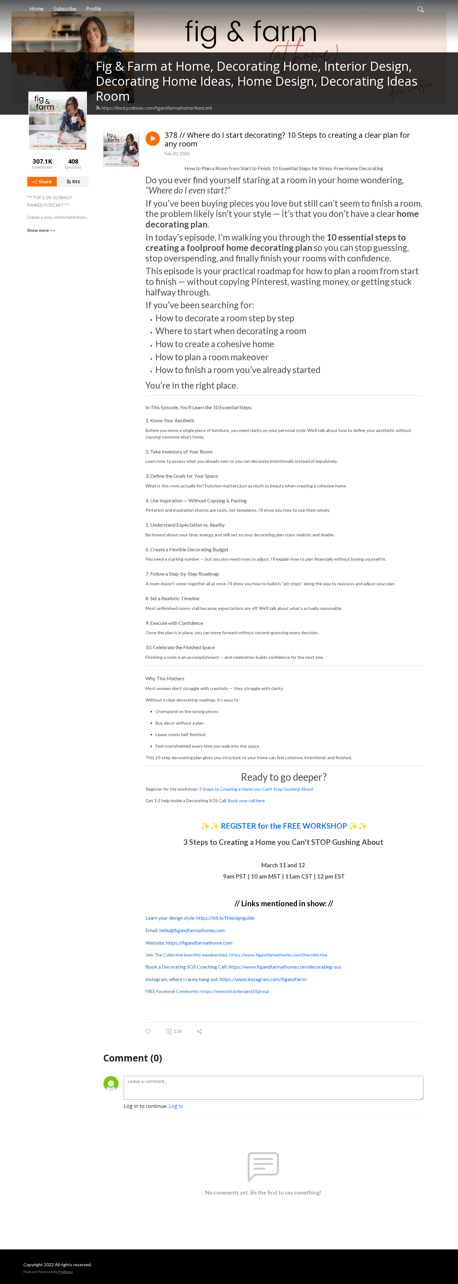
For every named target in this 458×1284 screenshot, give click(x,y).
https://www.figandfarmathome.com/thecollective (278, 954)
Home (37, 8)
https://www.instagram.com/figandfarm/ (263, 979)
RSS (76, 181)
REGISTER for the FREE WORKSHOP (284, 825)
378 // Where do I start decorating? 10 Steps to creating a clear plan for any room (287, 140)
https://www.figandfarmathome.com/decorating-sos (285, 967)
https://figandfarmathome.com (199, 943)
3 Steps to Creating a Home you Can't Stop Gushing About (256, 789)
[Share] (199, 1031)
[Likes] (148, 1031)
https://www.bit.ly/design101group (235, 991)
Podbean (65, 1271)
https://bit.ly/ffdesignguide (225, 918)
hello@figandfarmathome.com (192, 930)
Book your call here (246, 800)
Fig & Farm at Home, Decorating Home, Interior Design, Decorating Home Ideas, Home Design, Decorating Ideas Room (256, 80)
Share (45, 181)
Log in (176, 1106)
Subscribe (64, 8)
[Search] (420, 8)
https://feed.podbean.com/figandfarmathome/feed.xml (157, 108)
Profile (93, 8)
